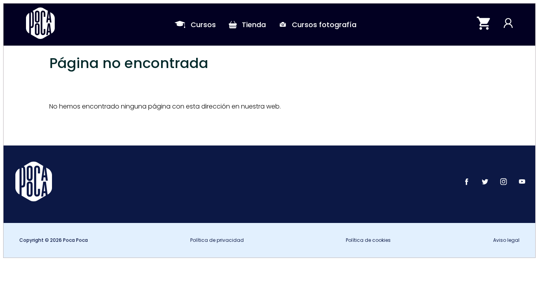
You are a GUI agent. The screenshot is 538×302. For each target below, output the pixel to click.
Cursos (203, 24)
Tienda (254, 24)
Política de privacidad (217, 240)
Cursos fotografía (324, 24)
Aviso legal (506, 240)
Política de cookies (368, 240)
